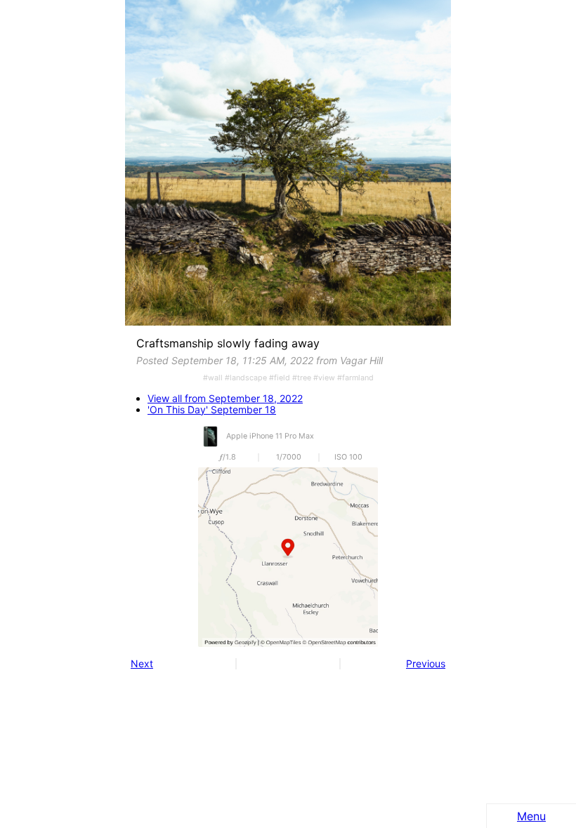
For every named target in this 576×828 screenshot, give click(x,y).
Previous (425, 663)
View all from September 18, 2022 (225, 398)
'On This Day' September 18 (212, 409)
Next (142, 663)
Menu (531, 816)
